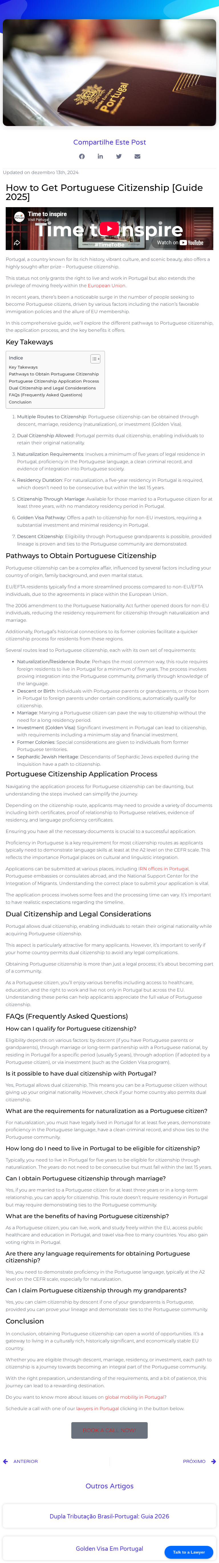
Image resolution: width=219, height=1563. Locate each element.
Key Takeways (23, 367)
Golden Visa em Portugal (109, 1549)
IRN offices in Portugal (163, 869)
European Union (106, 285)
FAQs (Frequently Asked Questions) (45, 394)
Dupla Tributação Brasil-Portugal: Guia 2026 (109, 1516)
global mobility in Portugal (134, 1397)
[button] (81, 156)
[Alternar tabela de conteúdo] (92, 359)
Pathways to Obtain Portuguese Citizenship (54, 374)
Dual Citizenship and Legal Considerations (52, 388)
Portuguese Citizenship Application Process (54, 381)
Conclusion (20, 402)
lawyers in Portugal (97, 1408)
